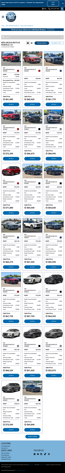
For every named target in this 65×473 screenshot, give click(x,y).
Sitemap (23, 470)
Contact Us (4, 448)
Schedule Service (6, 459)
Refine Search (41, 43)
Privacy (18, 470)
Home (2, 25)
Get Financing (5, 455)
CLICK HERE (53, 3)
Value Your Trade (6, 457)
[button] (62, 9)
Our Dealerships (5, 446)
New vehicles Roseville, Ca (12, 25)
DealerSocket (43, 464)
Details (11, 104)
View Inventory (5, 453)
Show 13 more (32, 436)
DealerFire (31, 464)
